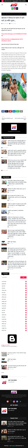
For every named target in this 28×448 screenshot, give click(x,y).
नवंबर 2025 (14, 299)
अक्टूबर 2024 (14, 328)
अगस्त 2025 (14, 305)
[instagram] (15, 8)
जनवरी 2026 (14, 294)
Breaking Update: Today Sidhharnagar (17, 352)
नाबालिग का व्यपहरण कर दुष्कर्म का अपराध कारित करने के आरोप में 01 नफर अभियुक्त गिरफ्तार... (17, 204)
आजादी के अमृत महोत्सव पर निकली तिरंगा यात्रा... (15, 211)
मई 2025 (14, 312)
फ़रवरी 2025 (14, 319)
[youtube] (8, 401)
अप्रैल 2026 (14, 290)
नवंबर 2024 (14, 325)
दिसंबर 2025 (14, 297)
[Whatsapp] (11, 401)
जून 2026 (14, 286)
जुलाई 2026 (14, 283)
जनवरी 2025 (14, 321)
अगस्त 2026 (14, 281)
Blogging (13, 445)
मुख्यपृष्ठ (4, 14)
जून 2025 (14, 310)
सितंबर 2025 (14, 303)
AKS (23, 445)
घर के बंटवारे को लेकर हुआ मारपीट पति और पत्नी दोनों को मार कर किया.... (17, 366)
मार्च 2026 (14, 292)
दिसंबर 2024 (14, 323)
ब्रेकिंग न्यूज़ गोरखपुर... (12, 241)
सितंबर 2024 (14, 330)
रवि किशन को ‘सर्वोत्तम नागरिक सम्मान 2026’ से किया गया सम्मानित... (17, 189)
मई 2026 (14, 288)
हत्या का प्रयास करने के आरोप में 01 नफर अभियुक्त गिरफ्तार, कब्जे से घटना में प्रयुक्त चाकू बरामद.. (17, 197)
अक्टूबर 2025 (14, 301)
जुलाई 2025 (14, 308)
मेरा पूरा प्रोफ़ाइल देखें (11, 382)
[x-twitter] (17, 8)
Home (2, 372)
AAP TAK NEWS (6, 23)
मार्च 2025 (14, 317)
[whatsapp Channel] (12, 8)
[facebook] (17, 401)
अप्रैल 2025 (14, 314)
